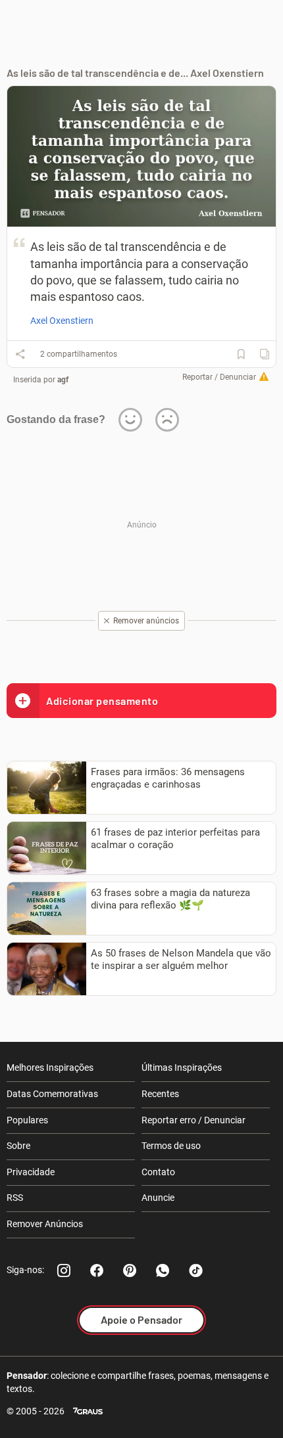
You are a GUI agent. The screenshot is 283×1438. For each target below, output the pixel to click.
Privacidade (31, 1172)
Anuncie (158, 1197)
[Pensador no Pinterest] (129, 1270)
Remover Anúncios (45, 1224)
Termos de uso (171, 1145)
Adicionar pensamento (102, 700)
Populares (27, 1120)
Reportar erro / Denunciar (193, 1120)
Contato (158, 1172)
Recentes (160, 1094)
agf (62, 379)
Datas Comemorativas (52, 1094)
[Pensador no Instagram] (64, 1270)
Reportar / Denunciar (219, 377)
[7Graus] (88, 1411)
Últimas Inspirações (182, 1067)
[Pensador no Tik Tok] (195, 1270)
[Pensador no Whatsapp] (162, 1270)
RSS (15, 1197)
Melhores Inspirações (50, 1067)
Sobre (18, 1145)
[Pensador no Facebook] (97, 1270)
